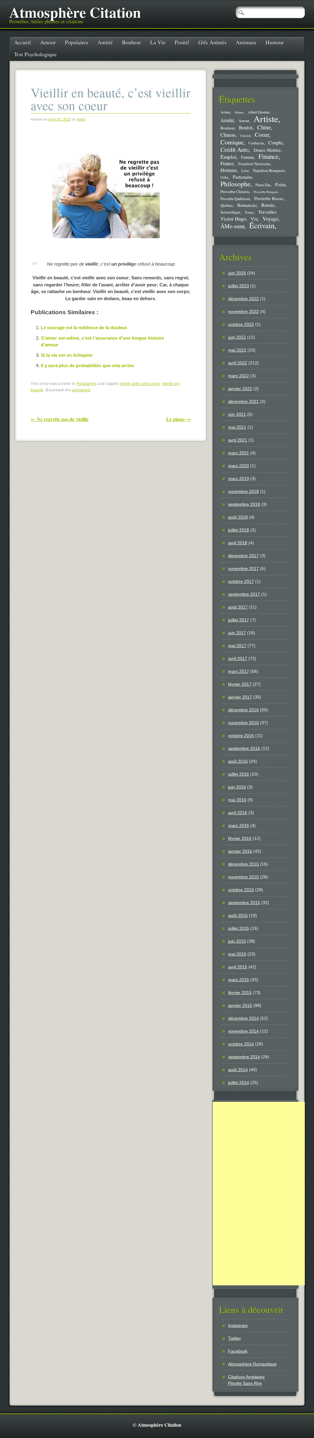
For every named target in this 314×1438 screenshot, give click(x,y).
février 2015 (239, 992)
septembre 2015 (244, 902)
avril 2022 (237, 362)
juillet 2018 (238, 529)
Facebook (237, 1351)
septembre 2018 (244, 504)
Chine (264, 127)
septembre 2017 (244, 594)
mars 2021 (238, 452)
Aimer (239, 112)
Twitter (234, 1338)
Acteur (225, 112)
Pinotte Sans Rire (245, 1383)
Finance (268, 156)
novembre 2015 (243, 876)
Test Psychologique (35, 54)
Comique (231, 142)
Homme (228, 170)
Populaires (76, 42)
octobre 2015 (241, 889)
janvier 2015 (240, 1005)
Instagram (238, 1325)
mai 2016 (237, 799)
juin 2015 (237, 941)
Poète (280, 184)
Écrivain (261, 225)
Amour (48, 42)
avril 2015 (237, 966)
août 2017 (238, 607)
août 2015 (238, 915)
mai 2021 (237, 427)
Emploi (228, 156)
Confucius (256, 143)
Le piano (178, 419)
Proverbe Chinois (234, 191)
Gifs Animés (212, 42)
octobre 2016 (241, 735)
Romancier (247, 205)
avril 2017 (237, 658)
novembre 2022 (243, 311)
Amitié (105, 42)
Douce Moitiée (267, 150)
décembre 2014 (243, 1018)
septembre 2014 (244, 1056)
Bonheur (131, 42)
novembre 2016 (243, 722)
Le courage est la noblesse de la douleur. (84, 327)
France (227, 163)
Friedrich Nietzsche (254, 163)
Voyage (270, 218)
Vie (254, 218)
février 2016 (239, 838)
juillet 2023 (238, 285)
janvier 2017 (240, 697)
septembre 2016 (244, 748)
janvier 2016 (240, 851)
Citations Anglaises (246, 1376)
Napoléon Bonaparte (269, 170)
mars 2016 (238, 825)
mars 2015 (238, 979)
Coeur (262, 134)
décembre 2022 (243, 298)
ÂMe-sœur (232, 226)
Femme (247, 157)
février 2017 (239, 684)
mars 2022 (238, 375)
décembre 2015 (243, 864)
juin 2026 (237, 272)
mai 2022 (237, 350)
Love (245, 170)
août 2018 (238, 517)
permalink (81, 390)
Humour (275, 42)
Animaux (246, 42)
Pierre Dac (263, 184)
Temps (249, 212)
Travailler (267, 212)
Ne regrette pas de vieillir (60, 419)
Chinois (228, 135)
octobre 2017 (241, 581)
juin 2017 (237, 632)
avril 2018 (237, 542)
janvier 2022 (240, 388)
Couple (275, 142)
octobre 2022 (241, 324)
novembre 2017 (243, 568)
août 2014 (238, 1069)
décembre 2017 (243, 555)
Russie (267, 205)
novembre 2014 (243, 1031)
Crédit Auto (234, 149)
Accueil (22, 42)
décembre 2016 (243, 709)
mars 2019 (238, 478)
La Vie (158, 42)
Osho (224, 177)
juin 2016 (237, 786)
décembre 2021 (243, 401)
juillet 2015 (238, 928)
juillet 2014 (238, 1082)
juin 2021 (237, 414)
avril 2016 (237, 812)
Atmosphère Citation (75, 12)
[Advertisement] (259, 1193)
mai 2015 (237, 954)
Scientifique (230, 212)
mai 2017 (237, 645)
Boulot (246, 127)
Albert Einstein (259, 112)
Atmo (81, 119)
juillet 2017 (238, 619)
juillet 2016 (238, 774)
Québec (226, 205)
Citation (245, 135)
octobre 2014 (241, 1043)
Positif (182, 42)
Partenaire (242, 177)
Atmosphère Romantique (252, 1364)
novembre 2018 (243, 491)
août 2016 (238, 761)
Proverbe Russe (268, 198)
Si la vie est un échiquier (67, 355)
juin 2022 (237, 337)
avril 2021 (237, 440)
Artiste (266, 119)
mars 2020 (238, 465)
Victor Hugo (233, 218)
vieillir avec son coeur (140, 384)
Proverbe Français (266, 192)
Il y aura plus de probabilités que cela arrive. (88, 365)
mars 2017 (238, 671)
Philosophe (235, 183)
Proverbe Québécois (235, 198)
